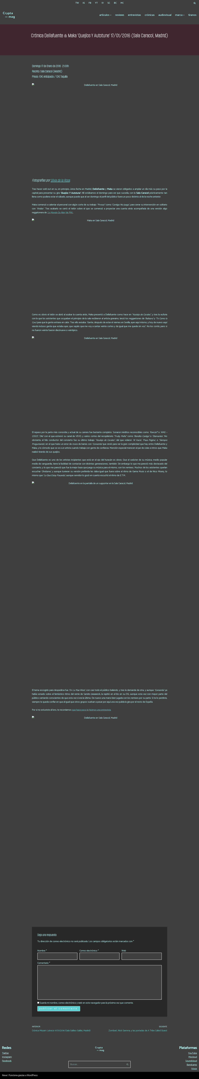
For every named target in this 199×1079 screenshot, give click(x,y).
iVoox (194, 1069)
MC (122, 3)
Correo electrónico (89, 951)
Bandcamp (192, 1065)
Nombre (42, 951)
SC (108, 3)
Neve (4, 1075)
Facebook (7, 1061)
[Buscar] (195, 3)
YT (96, 3)
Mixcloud (192, 1057)
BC (115, 3)
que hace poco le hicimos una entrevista (91, 710)
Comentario (43, 963)
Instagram (7, 1057)
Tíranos (192, 15)
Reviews (119, 15)
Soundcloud (191, 1061)
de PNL (60, 212)
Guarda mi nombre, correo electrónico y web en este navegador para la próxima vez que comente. (86, 1003)
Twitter (5, 1053)
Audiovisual (164, 15)
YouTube (192, 1053)
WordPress (32, 1075)
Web (124, 951)
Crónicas (150, 15)
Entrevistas (134, 15)
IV (103, 3)
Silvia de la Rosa (60, 180)
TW (77, 3)
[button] (110, 15)
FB (90, 3)
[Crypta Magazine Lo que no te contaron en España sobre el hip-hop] (9, 15)
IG (84, 3)
